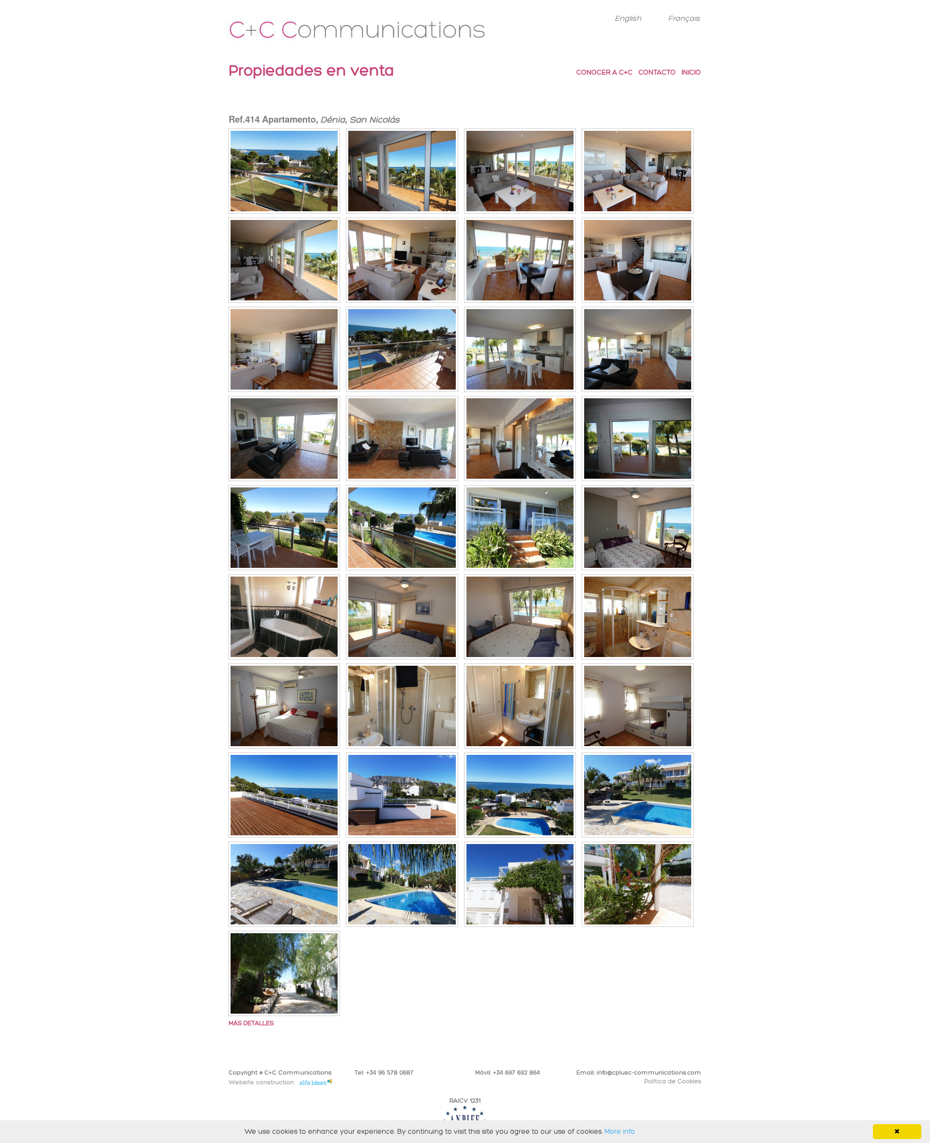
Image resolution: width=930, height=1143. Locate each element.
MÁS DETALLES (251, 1023)
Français (684, 18)
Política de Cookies (672, 1081)
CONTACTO (657, 72)
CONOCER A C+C (604, 72)
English (628, 18)
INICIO (691, 72)
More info (619, 1131)
